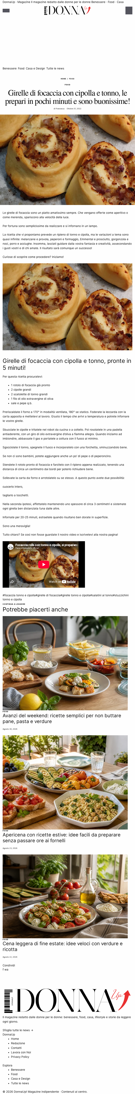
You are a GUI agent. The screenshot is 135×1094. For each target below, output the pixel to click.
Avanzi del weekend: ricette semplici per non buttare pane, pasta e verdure (62, 718)
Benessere (10, 68)
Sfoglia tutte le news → (18, 1030)
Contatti (16, 1048)
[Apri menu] (6, 10)
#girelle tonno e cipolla (75, 595)
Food (21, 68)
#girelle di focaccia (48, 595)
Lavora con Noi (21, 1052)
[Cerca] (128, 11)
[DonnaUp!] (67, 10)
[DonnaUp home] (67, 1012)
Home (63, 79)
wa (6, 969)
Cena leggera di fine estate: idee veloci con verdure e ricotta (63, 946)
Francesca (60, 108)
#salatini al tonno (101, 595)
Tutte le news (55, 68)
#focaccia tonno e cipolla (19, 595)
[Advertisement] (67, 42)
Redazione (18, 1043)
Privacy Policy (20, 1056)
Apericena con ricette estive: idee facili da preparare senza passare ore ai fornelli (62, 837)
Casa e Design (35, 68)
